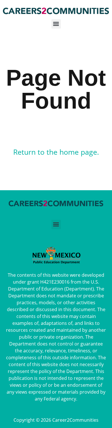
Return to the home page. (56, 152)
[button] (56, 25)
